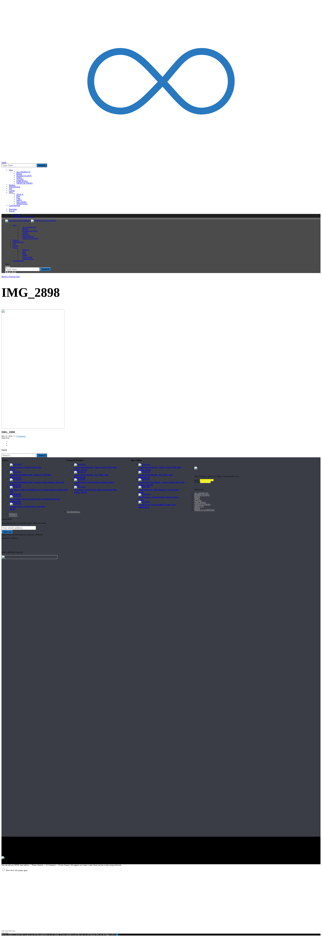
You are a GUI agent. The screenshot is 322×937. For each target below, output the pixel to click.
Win (10, 189)
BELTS (19, 174)
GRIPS (19, 177)
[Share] (6, 931)
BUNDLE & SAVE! (24, 176)
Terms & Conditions (204, 510)
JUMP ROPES (22, 181)
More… (12, 192)
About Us (199, 506)
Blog (18, 196)
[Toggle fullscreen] (10, 931)
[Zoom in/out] (13, 931)
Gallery (19, 200)
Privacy (13, 514)
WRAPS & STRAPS (24, 183)
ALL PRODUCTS (23, 172)
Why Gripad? (21, 202)
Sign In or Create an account (23, 217)
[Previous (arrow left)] (2, 933)
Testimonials (73, 512)
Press (18, 198)
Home (4, 274)
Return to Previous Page (10, 276)
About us (19, 194)
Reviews (12, 185)
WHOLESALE (14, 187)
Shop (11, 170)
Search (42, 165)
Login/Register (14, 205)
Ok (117, 934)
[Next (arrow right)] (6, 933)
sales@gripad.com (207, 480)
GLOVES (20, 179)
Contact (12, 190)
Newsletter (13, 209)
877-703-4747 (205, 482)
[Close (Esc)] (2, 931)
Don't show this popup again (16, 870)
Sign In (12, 211)
